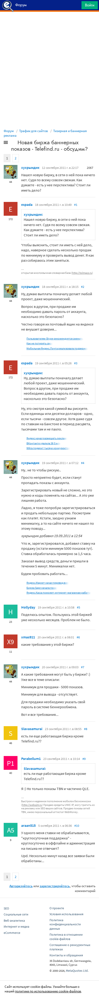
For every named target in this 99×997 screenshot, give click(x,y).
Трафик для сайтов (33, 131)
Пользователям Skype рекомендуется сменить (54, 338)
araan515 (28, 825)
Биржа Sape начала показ (41, 587)
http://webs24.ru (32, 805)
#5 (78, 607)
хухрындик (30, 167)
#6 (78, 637)
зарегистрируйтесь (55, 886)
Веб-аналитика (14, 920)
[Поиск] (76, 6)
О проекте (57, 908)
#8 (85, 729)
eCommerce (12, 933)
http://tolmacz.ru (82, 273)
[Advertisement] (49, 23)
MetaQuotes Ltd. (77, 971)
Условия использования (66, 914)
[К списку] (13, 143)
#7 (82, 667)
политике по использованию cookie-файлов (48, 991)
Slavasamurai (31, 728)
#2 (82, 287)
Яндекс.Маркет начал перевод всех (47, 582)
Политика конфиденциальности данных (65, 924)
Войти (89, 5)
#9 (84, 759)
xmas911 (28, 637)
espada (26, 204)
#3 (75, 363)
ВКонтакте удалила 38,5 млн (43, 443)
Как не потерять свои (39, 343)
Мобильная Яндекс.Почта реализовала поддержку (57, 348)
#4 (82, 463)
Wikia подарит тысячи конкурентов (48, 448)
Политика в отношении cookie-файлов (66, 936)
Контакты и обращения (66, 955)
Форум (9, 131)
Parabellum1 (31, 758)
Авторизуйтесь (21, 886)
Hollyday (28, 607)
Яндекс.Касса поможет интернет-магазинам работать (59, 592)
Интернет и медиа (16, 926)
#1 (75, 205)
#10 (76, 826)
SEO (6, 908)
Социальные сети (16, 914)
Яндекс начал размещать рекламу (46, 438)
